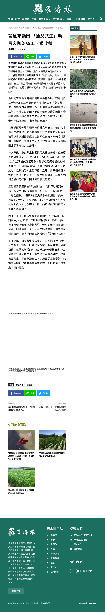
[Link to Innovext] (93, 603)
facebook (18, 56)
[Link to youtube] (78, 571)
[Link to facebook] (72, 571)
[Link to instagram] (84, 571)
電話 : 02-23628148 (83, 535)
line (32, 56)
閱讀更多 (16, 591)
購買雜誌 (78, 549)
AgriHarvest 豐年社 (31, 603)
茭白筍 (29, 385)
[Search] (100, 19)
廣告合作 (78, 544)
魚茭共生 (19, 385)
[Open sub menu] (49, 18)
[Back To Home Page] (21, 532)
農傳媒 (11, 49)
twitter (46, 56)
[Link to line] (90, 571)
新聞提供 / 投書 (81, 540)
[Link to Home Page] (52, 7)
